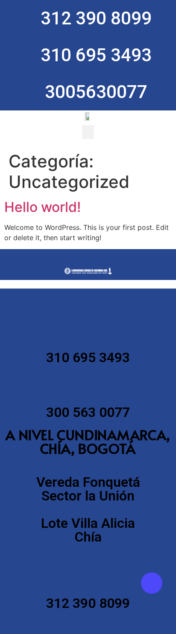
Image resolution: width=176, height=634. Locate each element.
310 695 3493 (88, 357)
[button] (88, 132)
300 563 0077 (88, 412)
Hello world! (42, 207)
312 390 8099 (88, 603)
